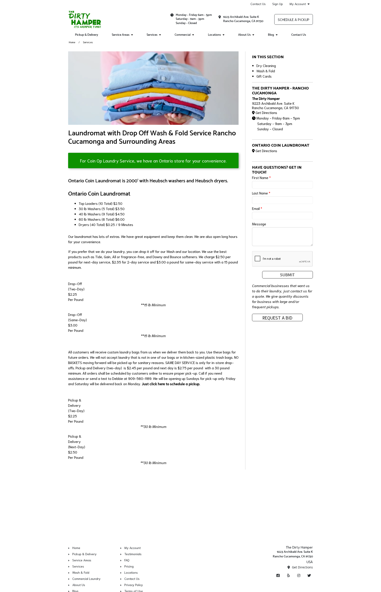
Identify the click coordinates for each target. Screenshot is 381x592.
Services (152, 34)
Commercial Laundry (86, 579)
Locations (214, 34)
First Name (261, 177)
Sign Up (277, 4)
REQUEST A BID (277, 317)
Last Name (261, 192)
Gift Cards (264, 76)
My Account (297, 4)
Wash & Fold (265, 70)
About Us (244, 34)
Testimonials (133, 554)
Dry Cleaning (266, 65)
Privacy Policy (133, 585)
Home (72, 42)
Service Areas (120, 34)
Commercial (182, 34)
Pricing (129, 566)
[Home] (84, 19)
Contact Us (258, 4)
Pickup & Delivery (86, 34)
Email (257, 208)
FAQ (126, 560)
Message (259, 223)
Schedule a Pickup (293, 19)
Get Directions (266, 112)
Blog (271, 34)
